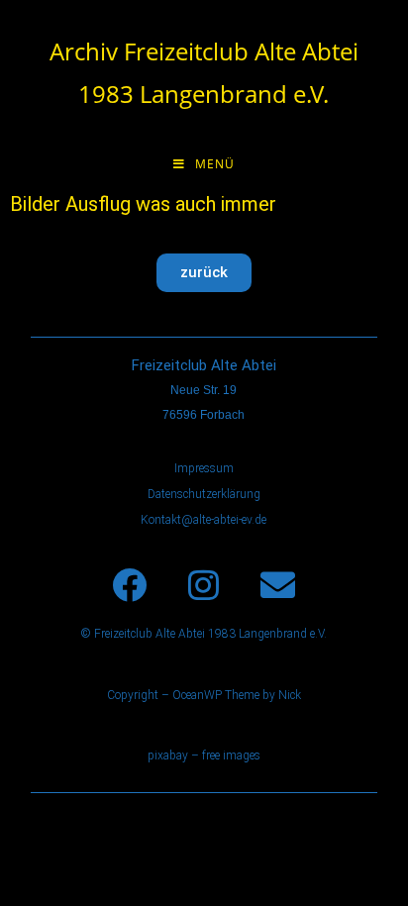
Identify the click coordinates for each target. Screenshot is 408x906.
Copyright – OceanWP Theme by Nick (204, 695)
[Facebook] (129, 585)
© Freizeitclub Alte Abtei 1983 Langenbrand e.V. (204, 634)
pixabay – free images (204, 755)
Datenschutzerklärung (204, 494)
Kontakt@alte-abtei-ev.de (203, 520)
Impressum (204, 468)
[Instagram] (204, 585)
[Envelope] (278, 585)
